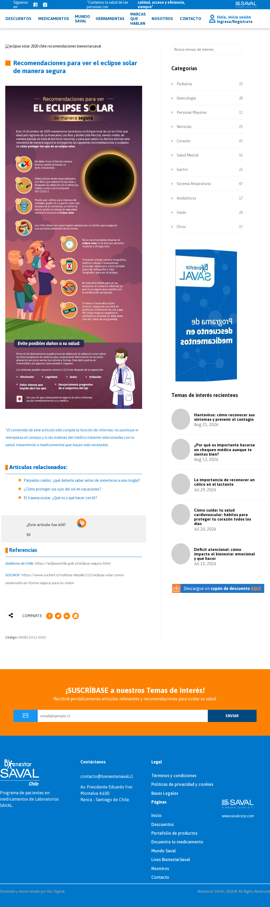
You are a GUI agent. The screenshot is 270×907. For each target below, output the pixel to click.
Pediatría (184, 84)
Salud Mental (188, 155)
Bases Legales (164, 793)
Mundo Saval (163, 850)
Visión (181, 212)
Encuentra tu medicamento (177, 841)
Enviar (232, 716)
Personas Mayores (192, 112)
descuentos (18, 18)
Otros (181, 227)
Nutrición (184, 127)
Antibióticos (186, 198)
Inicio (156, 815)
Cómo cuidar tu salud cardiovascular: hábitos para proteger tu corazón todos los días (222, 517)
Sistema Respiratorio (194, 184)
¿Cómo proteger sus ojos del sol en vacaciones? (62, 489)
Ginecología (186, 98)
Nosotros (162, 18)
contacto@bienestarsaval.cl (106, 776)
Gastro (182, 169)
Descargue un (222, 588)
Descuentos (162, 824)
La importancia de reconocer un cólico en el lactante (224, 482)
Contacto (190, 18)
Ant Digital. (56, 891)
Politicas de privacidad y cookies (182, 784)
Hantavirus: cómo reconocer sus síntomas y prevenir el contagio (224, 417)
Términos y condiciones (173, 775)
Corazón (183, 141)
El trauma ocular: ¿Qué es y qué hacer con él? (60, 498)
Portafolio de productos (174, 833)
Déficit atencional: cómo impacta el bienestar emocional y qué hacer (224, 554)
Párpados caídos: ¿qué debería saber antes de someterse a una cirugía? (82, 480)
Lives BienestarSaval (170, 859)
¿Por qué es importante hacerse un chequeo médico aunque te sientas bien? (224, 449)
